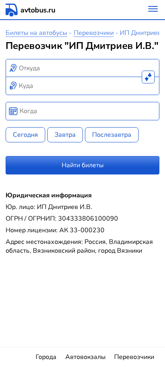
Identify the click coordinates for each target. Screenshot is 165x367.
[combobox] (83, 68)
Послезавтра (111, 134)
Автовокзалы (85, 357)
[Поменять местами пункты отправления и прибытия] (148, 77)
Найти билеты (83, 165)
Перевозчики (94, 32)
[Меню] (153, 10)
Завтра (65, 134)
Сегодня (25, 134)
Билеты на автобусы (36, 32)
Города (46, 357)
